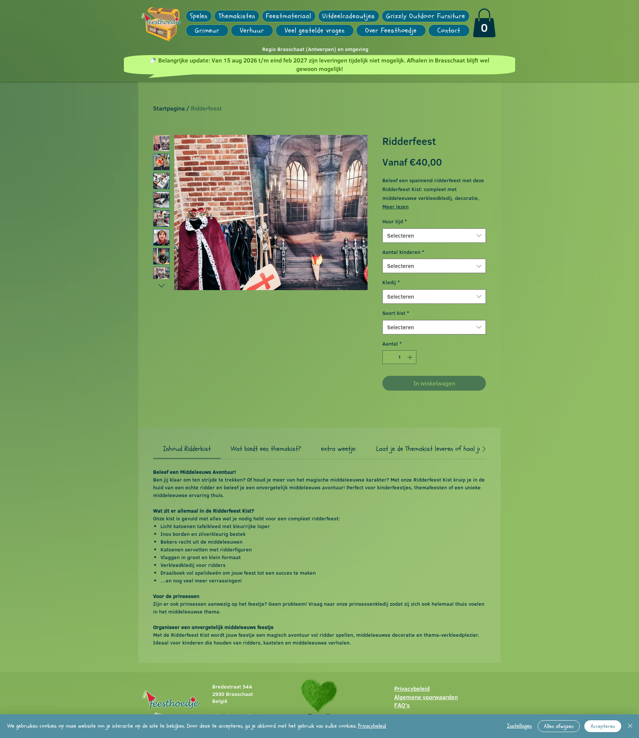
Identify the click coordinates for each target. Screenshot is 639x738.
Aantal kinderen (403, 252)
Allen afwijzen (559, 726)
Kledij (391, 282)
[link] (484, 22)
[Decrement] (388, 357)
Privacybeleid (372, 726)
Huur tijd (394, 221)
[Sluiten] (630, 726)
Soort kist (395, 313)
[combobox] (434, 235)
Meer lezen (395, 206)
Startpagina (169, 108)
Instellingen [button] (519, 726)
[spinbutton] (399, 357)
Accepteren (603, 726)
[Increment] (410, 357)
